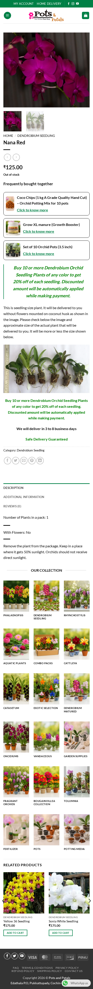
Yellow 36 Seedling (16, 921)
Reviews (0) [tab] (12, 506)
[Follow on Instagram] (73, 3)
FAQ (16, 967)
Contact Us (74, 971)
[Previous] (11, 70)
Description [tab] (13, 488)
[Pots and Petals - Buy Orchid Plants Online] (46, 15)
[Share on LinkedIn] (40, 460)
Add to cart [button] (15, 932)
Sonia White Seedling (63, 921)
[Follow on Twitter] (14, 956)
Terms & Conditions (37, 967)
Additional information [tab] (23, 497)
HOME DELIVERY (49, 3)
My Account (24, 3)
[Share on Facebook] (7, 460)
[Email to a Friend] (24, 460)
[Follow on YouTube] (77, 3)
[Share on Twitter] (15, 460)
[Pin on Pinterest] (32, 460)
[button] (7, 15)
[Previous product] (16, 157)
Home (8, 136)
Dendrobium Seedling (36, 136)
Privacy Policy (67, 967)
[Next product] (7, 157)
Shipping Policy (49, 971)
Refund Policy (23, 971)
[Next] (82, 70)
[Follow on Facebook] (68, 3)
